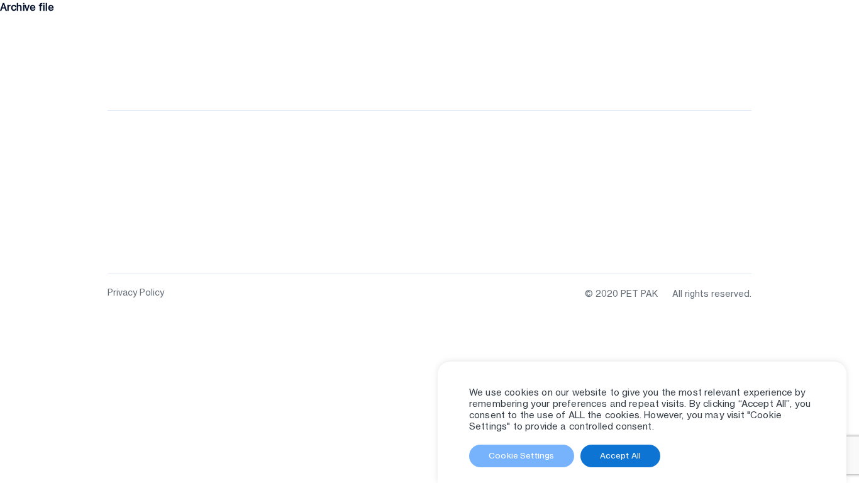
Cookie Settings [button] (521, 455)
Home (442, 76)
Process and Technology (591, 76)
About (681, 76)
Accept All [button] (620, 455)
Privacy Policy (136, 292)
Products (493, 76)
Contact (731, 76)
